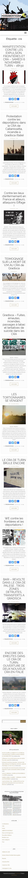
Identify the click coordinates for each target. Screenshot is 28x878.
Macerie (4, 858)
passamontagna (9, 102)
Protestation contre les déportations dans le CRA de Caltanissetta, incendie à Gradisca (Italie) (14, 126)
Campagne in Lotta (6, 868)
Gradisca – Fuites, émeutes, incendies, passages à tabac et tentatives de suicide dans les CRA (14, 324)
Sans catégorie (14, 271)
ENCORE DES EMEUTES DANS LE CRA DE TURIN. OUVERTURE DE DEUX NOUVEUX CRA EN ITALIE (14, 662)
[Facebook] (10, 99)
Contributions (12, 138)
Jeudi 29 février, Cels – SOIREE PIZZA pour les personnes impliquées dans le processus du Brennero (13, 783)
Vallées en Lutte (6, 852)
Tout (3, 842)
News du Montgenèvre (12, 527)
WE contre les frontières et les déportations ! (14, 521)
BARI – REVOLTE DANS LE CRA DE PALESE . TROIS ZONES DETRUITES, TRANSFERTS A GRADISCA (14, 589)
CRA (17, 138)
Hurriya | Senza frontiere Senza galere (11, 855)
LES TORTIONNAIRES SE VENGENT (14, 397)
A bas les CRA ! (5, 861)
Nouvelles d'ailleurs (15, 337)
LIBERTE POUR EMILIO (7, 830)
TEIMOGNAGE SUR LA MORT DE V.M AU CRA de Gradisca (14, 263)
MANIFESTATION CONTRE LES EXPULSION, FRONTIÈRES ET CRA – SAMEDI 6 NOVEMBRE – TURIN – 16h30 (14, 56)
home (3, 828)
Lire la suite (14, 106)
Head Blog (14, 875)
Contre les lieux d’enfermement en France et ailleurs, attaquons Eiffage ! (14, 199)
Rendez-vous (13, 68)
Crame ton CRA (6, 865)
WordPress (17, 873)
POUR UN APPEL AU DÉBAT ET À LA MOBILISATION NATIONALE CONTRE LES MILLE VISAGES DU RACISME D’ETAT (13, 754)
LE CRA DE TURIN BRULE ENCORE (14, 461)
